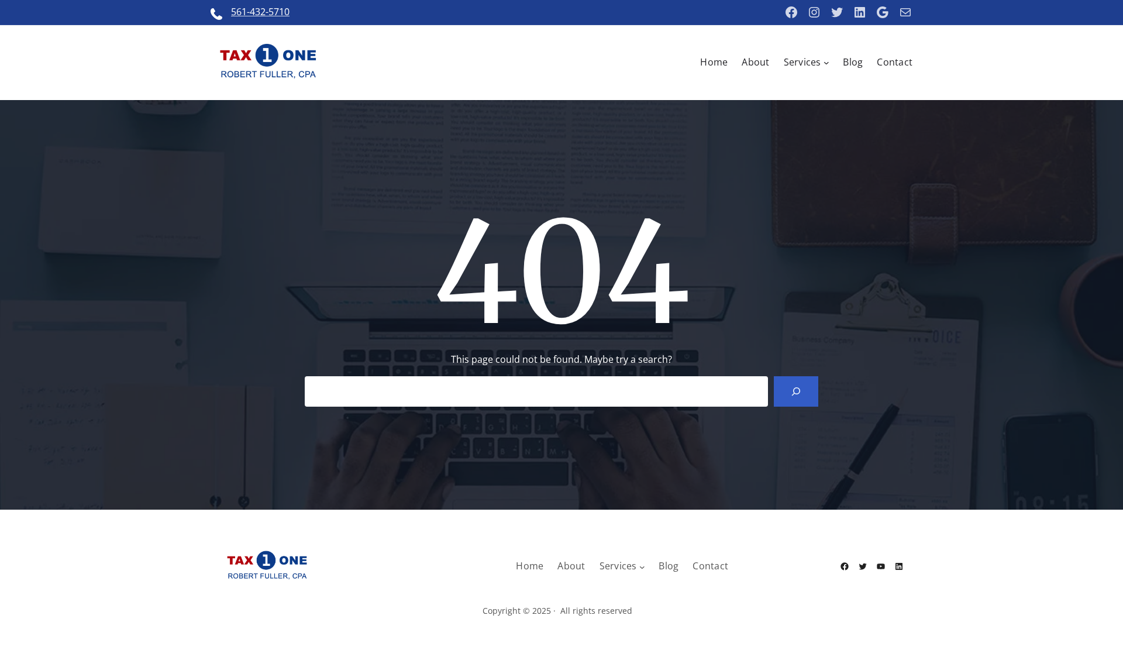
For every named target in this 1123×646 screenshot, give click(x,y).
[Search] (796, 391)
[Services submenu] (826, 63)
